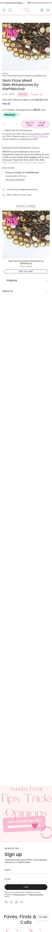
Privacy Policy (19, 894)
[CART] (48, 10)
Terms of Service (36, 894)
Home (5, 73)
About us (7, 291)
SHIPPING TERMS (37, 136)
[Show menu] (4, 10)
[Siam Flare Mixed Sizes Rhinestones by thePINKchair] (26, 234)
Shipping (12, 280)
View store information (15, 179)
